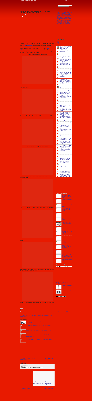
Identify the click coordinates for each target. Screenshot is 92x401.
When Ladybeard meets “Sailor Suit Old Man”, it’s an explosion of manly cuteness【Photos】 (67, 214)
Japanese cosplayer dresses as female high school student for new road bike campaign (67, 223)
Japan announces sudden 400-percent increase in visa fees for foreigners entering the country (65, 146)
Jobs (60, 311)
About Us (57, 311)
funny (32, 315)
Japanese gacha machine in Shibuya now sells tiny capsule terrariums (65, 99)
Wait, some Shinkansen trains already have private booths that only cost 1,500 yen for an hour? (64, 15)
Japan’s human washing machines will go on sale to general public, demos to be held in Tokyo (65, 149)
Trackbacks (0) (22, 362)
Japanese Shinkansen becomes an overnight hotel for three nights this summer (65, 126)
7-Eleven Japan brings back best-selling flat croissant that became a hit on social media (65, 103)
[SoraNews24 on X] (62, 0)
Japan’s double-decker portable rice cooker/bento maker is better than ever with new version (64, 13)
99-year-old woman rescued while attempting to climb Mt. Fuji (65, 76)
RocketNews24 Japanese (68, 0)
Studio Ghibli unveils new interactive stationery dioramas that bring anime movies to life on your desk (65, 73)
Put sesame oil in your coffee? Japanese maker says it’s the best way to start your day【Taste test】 (65, 175)
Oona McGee (22, 14)
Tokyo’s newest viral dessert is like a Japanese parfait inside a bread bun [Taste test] (65, 142)
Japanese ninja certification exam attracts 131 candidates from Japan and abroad (65, 169)
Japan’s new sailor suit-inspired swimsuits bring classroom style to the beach (67, 241)
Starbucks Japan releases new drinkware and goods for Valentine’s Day (65, 156)
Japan (23, 315)
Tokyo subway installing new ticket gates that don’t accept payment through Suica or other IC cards (65, 113)
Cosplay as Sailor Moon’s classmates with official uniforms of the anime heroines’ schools (67, 228)
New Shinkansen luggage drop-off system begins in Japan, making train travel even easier (65, 133)
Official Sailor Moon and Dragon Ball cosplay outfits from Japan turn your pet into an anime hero (67, 251)
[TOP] (24, 7)
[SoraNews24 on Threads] (61, 0)
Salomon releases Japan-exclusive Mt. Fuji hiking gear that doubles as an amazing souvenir (66, 172)
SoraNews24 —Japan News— (31, 4)
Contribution (66, 311)
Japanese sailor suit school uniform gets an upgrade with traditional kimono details (66, 291)
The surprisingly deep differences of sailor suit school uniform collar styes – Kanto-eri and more (67, 205)
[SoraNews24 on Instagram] (60, 0)
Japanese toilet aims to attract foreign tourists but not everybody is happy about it (65, 139)
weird (25, 316)
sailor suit (47, 315)
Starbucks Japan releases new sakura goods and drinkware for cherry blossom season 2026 (65, 159)
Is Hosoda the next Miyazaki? (49, 358)
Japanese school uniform (37, 315)
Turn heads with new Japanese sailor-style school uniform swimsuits (66, 209)
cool (24, 315)
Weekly (58, 42)
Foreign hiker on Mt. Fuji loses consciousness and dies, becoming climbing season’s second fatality (42, 384)
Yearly (58, 44)
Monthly (58, 43)
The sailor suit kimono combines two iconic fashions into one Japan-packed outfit (67, 200)
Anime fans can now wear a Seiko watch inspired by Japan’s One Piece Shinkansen (65, 57)
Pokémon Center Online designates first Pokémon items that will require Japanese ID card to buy (65, 129)
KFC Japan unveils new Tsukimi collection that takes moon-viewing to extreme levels (64, 21)
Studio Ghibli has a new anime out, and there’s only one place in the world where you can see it (65, 153)
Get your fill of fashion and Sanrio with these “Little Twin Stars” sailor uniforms (66, 246)
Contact (63, 311)
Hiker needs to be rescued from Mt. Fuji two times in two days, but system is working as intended (65, 67)
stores (27, 303)
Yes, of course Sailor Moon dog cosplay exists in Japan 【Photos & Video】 (67, 232)
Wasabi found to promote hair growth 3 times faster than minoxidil (27, 359)
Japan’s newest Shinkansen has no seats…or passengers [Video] (65, 162)
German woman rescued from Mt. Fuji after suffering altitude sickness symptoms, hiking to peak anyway (43, 377)
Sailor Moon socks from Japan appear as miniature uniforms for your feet (67, 237)
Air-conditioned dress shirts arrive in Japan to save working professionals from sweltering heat (65, 120)
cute (29, 315)
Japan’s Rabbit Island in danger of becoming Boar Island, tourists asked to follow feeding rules (65, 96)
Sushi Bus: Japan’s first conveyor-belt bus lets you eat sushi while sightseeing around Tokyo (65, 47)
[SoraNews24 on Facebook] (59, 0)
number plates (30, 45)
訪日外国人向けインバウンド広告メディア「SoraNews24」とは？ (62, 283)
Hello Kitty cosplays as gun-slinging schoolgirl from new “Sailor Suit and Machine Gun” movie (66, 196)
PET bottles (44, 315)
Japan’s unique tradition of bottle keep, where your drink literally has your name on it (67, 260)
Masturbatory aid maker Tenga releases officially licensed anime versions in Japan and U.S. (64, 23)
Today (58, 41)
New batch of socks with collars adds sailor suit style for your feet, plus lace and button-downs (67, 255)
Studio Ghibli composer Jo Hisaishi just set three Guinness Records (65, 93)
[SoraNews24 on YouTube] (63, 0)
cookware (24, 45)
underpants (35, 49)
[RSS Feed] (64, 0)
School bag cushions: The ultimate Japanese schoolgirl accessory (66, 218)
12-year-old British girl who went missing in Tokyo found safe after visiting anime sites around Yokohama (65, 80)
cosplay (27, 315)
